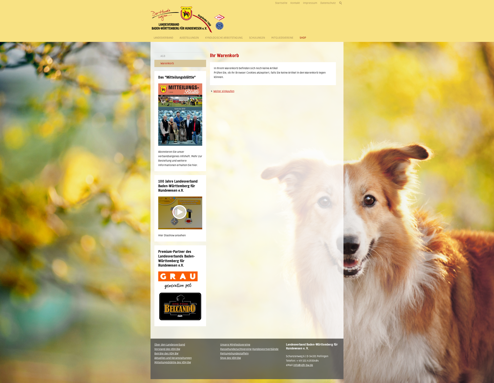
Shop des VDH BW (230, 358)
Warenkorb (167, 63)
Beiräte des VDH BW (166, 353)
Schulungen (257, 37)
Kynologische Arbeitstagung (224, 37)
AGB (163, 56)
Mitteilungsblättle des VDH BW (172, 362)
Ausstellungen (189, 37)
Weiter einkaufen (223, 91)
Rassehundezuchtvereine (236, 349)
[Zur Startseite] (189, 19)
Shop (303, 37)
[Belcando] (180, 306)
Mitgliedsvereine (282, 37)
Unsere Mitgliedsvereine (235, 344)
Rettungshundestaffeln (234, 353)
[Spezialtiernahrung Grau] (178, 280)
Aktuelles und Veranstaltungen (173, 358)
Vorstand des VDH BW (167, 349)
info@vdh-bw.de (303, 365)
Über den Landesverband (169, 344)
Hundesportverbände (265, 349)
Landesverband (163, 37)
